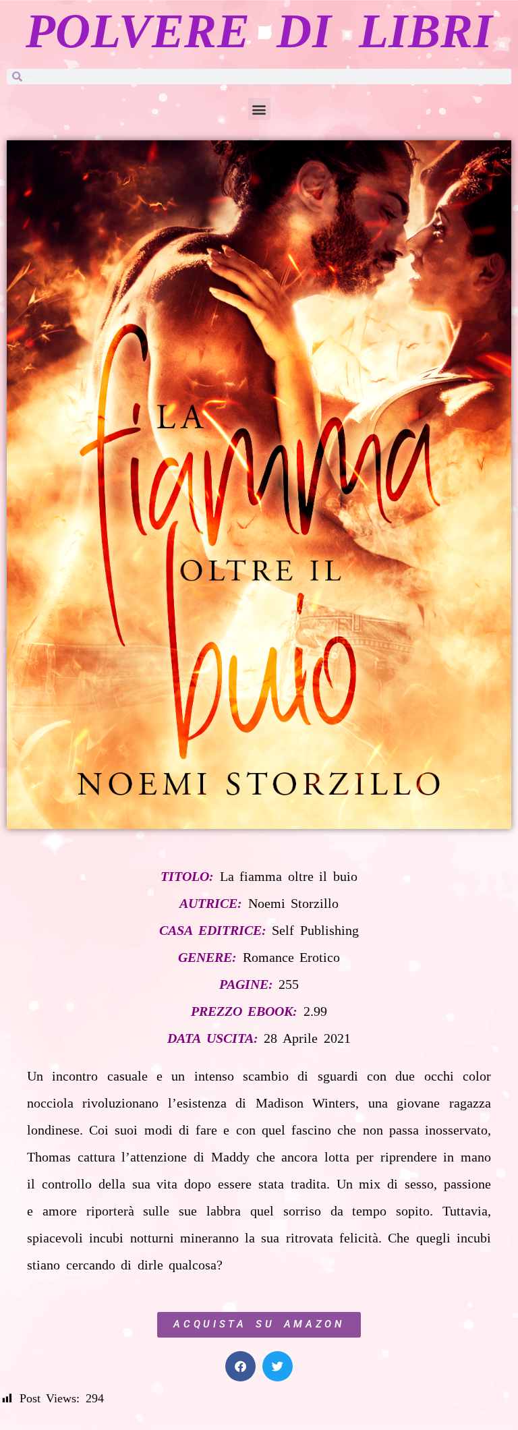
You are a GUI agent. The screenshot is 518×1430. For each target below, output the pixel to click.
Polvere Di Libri (259, 31)
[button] (259, 109)
